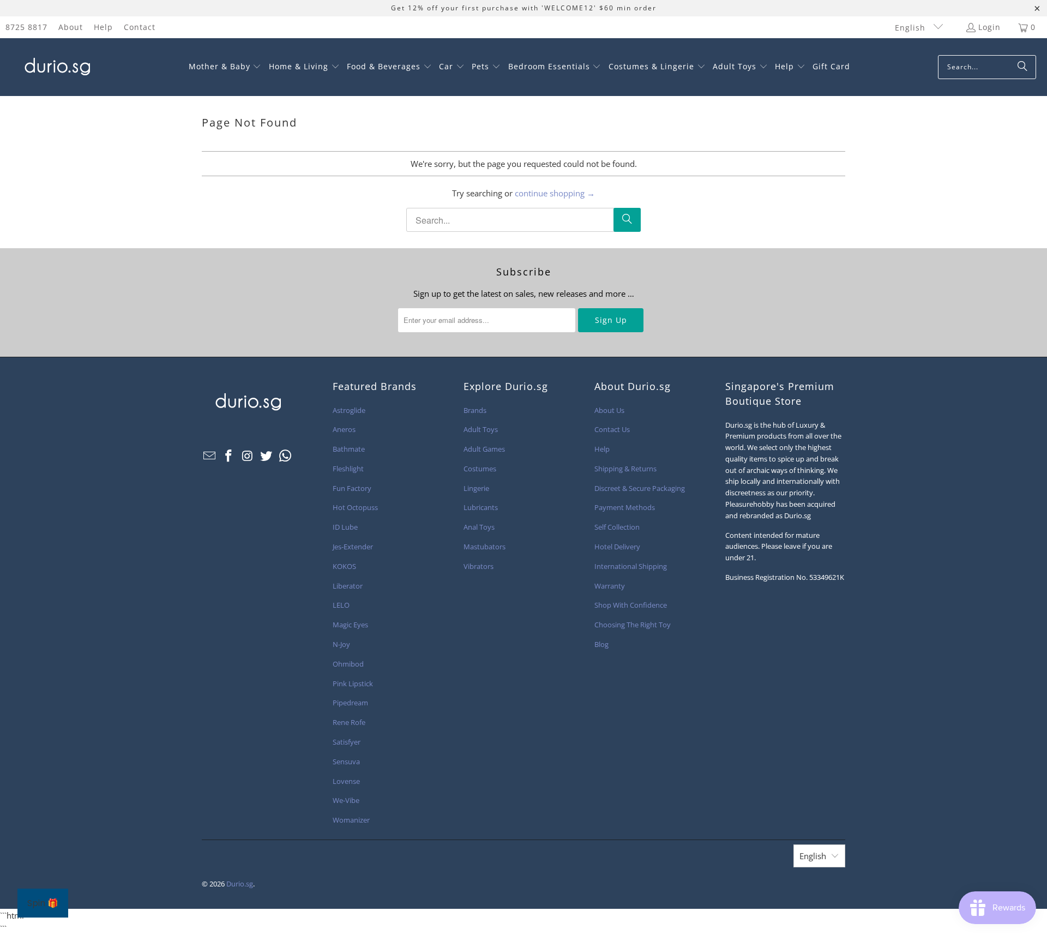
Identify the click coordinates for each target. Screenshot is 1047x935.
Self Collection (617, 527)
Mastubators (485, 547)
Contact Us (612, 429)
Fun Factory (352, 488)
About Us (609, 410)
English (911, 27)
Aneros (344, 429)
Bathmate (349, 449)
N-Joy (341, 644)
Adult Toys (481, 429)
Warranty (609, 586)
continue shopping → (555, 193)
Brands (475, 410)
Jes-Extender (353, 547)
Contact (139, 27)
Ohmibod (348, 664)
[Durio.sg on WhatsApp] (286, 456)
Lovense (346, 781)
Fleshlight (348, 469)
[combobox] (987, 67)
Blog (601, 644)
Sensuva (346, 761)
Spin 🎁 (42, 903)
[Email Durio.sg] (210, 456)
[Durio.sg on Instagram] (247, 456)
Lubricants (481, 507)
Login (989, 27)
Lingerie (476, 488)
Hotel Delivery (617, 547)
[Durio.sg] (56, 67)
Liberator (348, 586)
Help (103, 27)
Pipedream (350, 703)
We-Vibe (346, 800)
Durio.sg (239, 884)
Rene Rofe (349, 722)
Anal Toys (479, 527)
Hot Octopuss (355, 507)
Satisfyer (346, 742)
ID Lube (345, 527)
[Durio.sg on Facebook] (229, 456)
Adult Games (484, 449)
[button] (225, 67)
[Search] (1022, 67)
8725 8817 (26, 27)
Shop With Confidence (630, 605)
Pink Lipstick (353, 683)
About (70, 27)
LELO (341, 605)
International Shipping (630, 566)
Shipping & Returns (625, 469)
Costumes (480, 469)
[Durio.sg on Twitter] (266, 456)
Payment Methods (624, 507)
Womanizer (351, 820)
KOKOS (344, 566)
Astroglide (349, 410)
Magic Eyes (350, 625)
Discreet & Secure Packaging (639, 488)
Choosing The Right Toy (632, 625)
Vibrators (479, 566)
